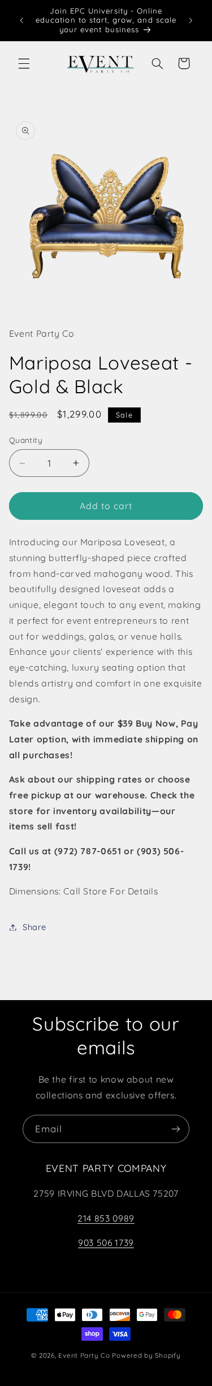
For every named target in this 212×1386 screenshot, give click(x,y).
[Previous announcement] (21, 20)
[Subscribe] (176, 1128)
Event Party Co (84, 1355)
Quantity (25, 440)
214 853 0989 (106, 1218)
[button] (24, 63)
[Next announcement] (190, 20)
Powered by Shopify (146, 1355)
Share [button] (34, 927)
